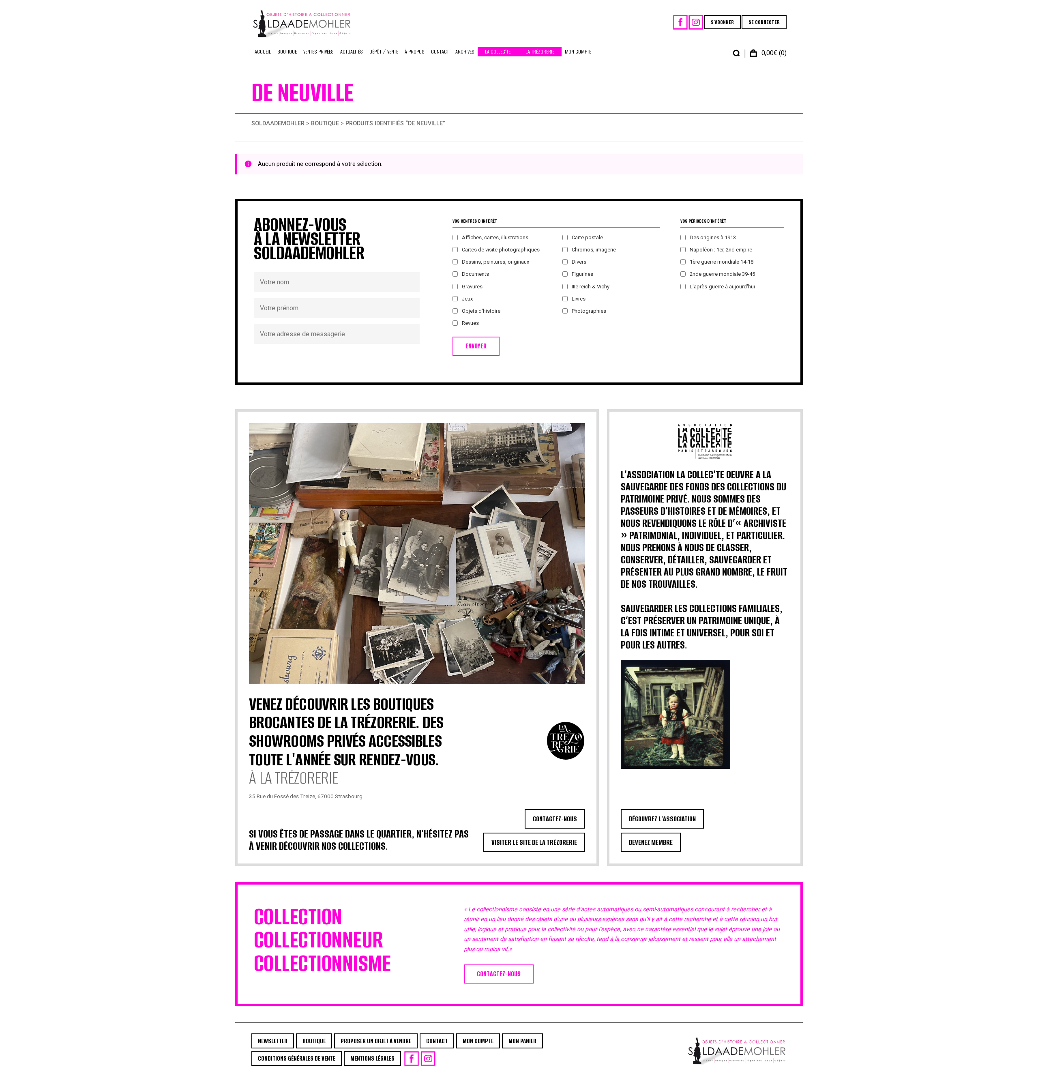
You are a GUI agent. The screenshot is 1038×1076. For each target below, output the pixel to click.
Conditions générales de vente (296, 1058)
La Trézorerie (539, 52)
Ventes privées (318, 52)
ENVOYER (476, 346)
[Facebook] (680, 22)
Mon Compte (578, 52)
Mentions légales (372, 1058)
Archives (464, 52)
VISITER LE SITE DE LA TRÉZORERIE (534, 842)
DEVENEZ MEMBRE (651, 842)
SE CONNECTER (764, 22)
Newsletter (272, 1041)
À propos (415, 52)
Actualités (351, 52)
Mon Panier (522, 1041)
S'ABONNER (722, 22)
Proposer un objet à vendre (376, 1041)
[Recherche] (736, 53)
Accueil (263, 52)
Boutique (287, 52)
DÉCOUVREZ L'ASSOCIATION (662, 819)
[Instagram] (695, 22)
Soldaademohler (278, 123)
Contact (440, 52)
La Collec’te (497, 52)
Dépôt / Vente (383, 52)
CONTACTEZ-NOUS (555, 819)
